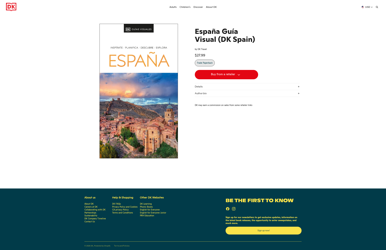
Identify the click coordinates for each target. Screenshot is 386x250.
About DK (89, 203)
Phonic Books (146, 206)
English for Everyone (150, 209)
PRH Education (147, 215)
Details (199, 86)
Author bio (201, 93)
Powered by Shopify (102, 246)
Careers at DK (91, 206)
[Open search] (377, 7)
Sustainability (90, 215)
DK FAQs (116, 203)
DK (92, 246)
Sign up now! (264, 230)
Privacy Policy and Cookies (125, 206)
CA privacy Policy (120, 209)
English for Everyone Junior (153, 212)
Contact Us (89, 221)
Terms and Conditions (122, 212)
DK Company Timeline (95, 218)
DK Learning (146, 203)
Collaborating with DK (95, 209)
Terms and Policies (122, 246)
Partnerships (90, 212)
